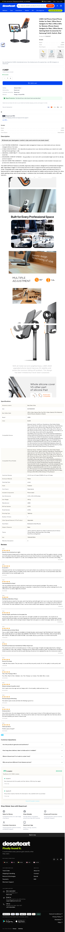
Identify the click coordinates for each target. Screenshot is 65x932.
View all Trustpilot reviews (32, 801)
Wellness (5, 10)
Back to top (32, 835)
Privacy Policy (57, 917)
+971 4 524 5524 (10, 907)
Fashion (27, 10)
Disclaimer (58, 919)
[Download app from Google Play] (8, 921)
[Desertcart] (9, 6)
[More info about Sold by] (21, 88)
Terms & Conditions (55, 914)
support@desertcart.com (13, 901)
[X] (57, 859)
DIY (33, 10)
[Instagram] (54, 859)
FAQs (60, 922)
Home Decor (19, 10)
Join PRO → (5, 120)
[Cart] (60, 5)
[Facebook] (61, 859)
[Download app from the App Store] (20, 921)
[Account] (57, 5)
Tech (11, 10)
